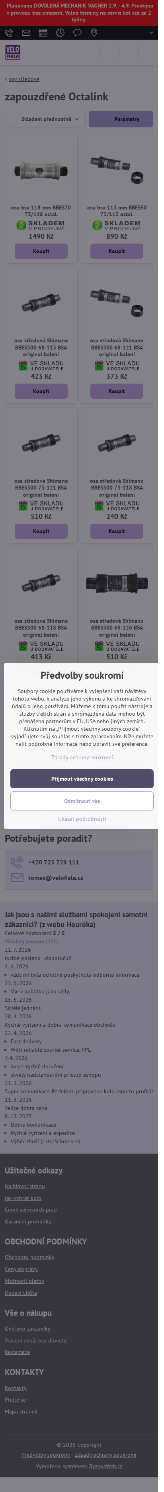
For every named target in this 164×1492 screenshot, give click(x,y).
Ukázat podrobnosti (82, 818)
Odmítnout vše (82, 801)
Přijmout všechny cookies (82, 778)
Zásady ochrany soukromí (82, 757)
